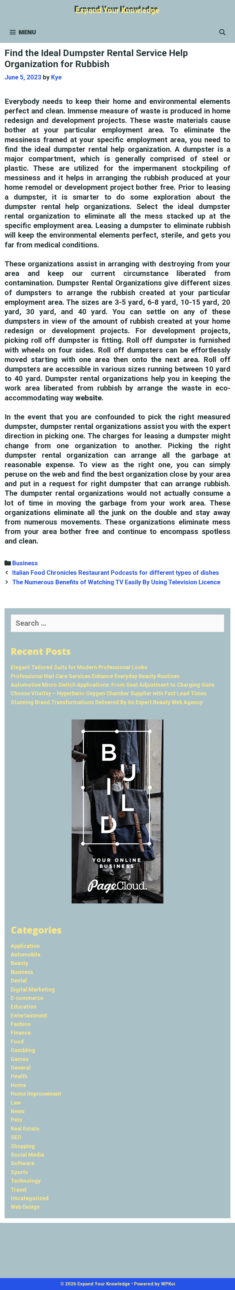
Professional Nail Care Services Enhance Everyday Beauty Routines (95, 676)
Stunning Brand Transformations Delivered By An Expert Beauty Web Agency (107, 702)
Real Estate (25, 1128)
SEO (16, 1137)
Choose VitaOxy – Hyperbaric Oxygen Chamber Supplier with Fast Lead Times (109, 693)
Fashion (21, 1024)
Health (19, 1076)
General (21, 1067)
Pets (16, 1119)
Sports (19, 1172)
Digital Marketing (33, 989)
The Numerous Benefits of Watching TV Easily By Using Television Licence (116, 582)
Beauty (19, 963)
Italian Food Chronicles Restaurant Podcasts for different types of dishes (115, 572)
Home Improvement (36, 1093)
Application (25, 946)
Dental (19, 980)
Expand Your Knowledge (117, 10)
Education (23, 1006)
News (17, 1111)
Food (17, 1041)
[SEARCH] (222, 32)
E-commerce (27, 998)
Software (22, 1163)
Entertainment (29, 1015)
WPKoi (168, 1284)
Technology (26, 1180)
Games (19, 1059)
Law (16, 1102)
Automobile (25, 954)
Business (25, 563)
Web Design (25, 1207)
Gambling (23, 1050)
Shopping (23, 1146)
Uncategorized (30, 1198)
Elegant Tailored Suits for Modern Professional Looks (79, 667)
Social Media (27, 1154)
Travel (19, 1189)
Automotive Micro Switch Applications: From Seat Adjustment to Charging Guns (112, 684)
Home (18, 1085)
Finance (21, 1032)
